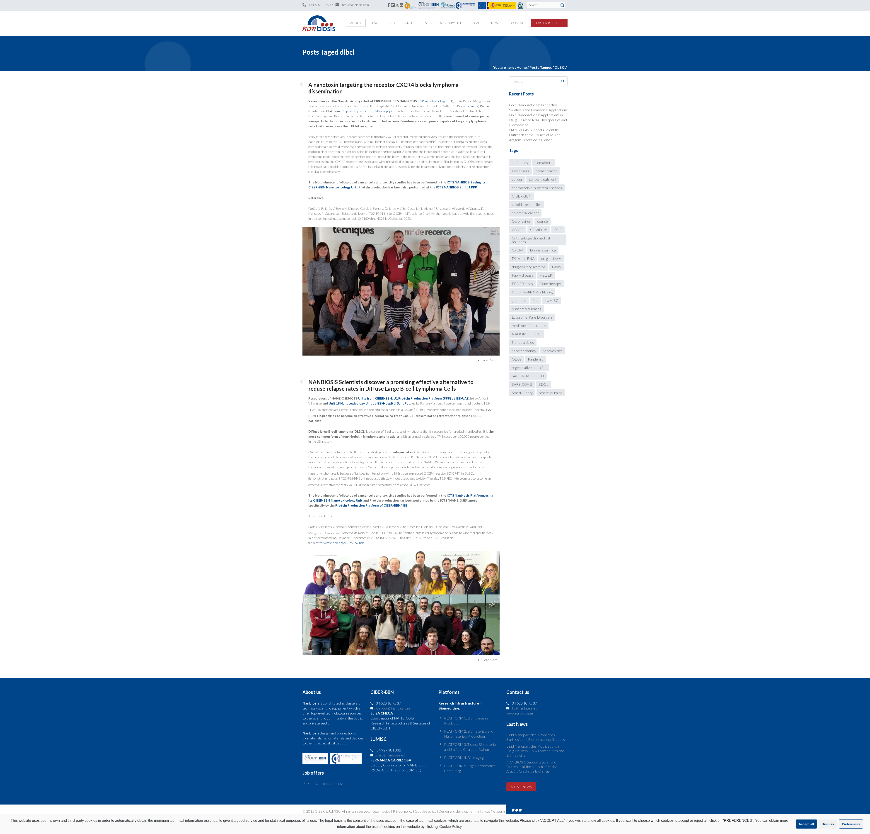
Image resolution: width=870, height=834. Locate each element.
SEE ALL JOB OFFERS (326, 784)
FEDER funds (522, 283)
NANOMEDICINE (526, 334)
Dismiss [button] (828, 824)
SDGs (543, 384)
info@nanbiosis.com (355, 5)
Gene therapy (550, 283)
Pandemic (535, 359)
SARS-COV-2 (522, 384)
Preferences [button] (851, 824)
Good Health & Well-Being (532, 292)
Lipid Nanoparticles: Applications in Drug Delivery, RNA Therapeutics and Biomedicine (538, 120)
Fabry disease (523, 275)
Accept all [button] (806, 824)
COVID (518, 229)
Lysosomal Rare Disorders (532, 317)
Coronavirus (521, 221)
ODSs (516, 359)
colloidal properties (526, 204)
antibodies (520, 162)
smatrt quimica (550, 392)
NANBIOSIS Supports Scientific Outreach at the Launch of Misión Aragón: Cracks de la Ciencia (534, 135)
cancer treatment (542, 179)
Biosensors (520, 171)
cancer (517, 179)
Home (522, 67)
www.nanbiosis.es (520, 713)
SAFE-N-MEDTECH (528, 376)
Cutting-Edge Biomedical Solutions (531, 240)
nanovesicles (553, 351)
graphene (519, 300)
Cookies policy (425, 811)
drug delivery (551, 258)
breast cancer (546, 171)
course (542, 221)
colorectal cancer (525, 213)
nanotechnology (524, 351)
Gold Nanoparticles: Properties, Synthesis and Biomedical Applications (535, 737)
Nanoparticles (523, 342)
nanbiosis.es (469, 106)
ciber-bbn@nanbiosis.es (392, 708)
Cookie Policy (450, 827)
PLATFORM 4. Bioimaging (464, 757)
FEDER (546, 275)
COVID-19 (538, 229)
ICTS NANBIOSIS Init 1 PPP (456, 187)
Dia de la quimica (543, 250)
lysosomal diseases (526, 309)
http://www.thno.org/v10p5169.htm (340, 543)
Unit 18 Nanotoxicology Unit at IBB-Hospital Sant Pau (369, 403)
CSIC (558, 229)
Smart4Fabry (522, 392)
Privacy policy (402, 811)
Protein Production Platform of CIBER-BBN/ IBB (371, 505)
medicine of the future (529, 325)
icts (535, 300)
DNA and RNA (523, 258)
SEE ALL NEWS (521, 787)
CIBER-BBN (522, 196)
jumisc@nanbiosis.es (389, 755)
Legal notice (381, 811)
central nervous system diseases (537, 187)
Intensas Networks (491, 811)
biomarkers (543, 162)
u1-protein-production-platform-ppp (366, 111)
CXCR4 (517, 250)
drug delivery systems (528, 267)
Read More (489, 360)
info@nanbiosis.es (523, 708)
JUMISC (551, 300)
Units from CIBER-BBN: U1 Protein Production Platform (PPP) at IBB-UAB (413, 398)
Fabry (556, 267)
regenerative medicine (529, 367)
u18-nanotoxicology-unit (435, 101)
